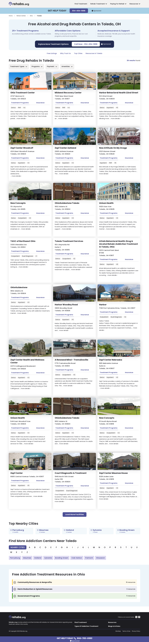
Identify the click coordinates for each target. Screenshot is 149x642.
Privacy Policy (136, 631)
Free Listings (52, 53)
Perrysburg (15, 558)
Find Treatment (81, 4)
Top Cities (78, 53)
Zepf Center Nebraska (110, 359)
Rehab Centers (21, 16)
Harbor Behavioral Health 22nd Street (118, 92)
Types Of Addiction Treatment (86, 626)
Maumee (27, 558)
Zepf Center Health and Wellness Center (27, 361)
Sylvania (48, 558)
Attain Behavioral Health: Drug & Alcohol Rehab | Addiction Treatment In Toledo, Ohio (118, 244)
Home (10, 16)
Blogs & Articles (114, 626)
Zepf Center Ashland (65, 147)
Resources (134, 4)
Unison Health (106, 203)
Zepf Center (16, 473)
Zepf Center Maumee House (113, 473)
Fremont (89, 558)
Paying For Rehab (117, 4)
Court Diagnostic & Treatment (70, 473)
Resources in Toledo (94, 53)
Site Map (118, 631)
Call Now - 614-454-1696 (85, 44)
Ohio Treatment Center (22, 92)
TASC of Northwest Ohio (22, 241)
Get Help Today (74, 638)
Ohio (31, 16)
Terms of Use (126, 631)
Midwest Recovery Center (68, 92)
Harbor (103, 304)
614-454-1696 (78, 10)
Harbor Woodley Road (66, 304)
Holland (37, 558)
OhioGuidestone (18, 287)
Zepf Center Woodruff (21, 147)
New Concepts (18, 203)
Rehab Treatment (97, 4)
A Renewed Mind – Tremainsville (71, 359)
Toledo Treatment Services (69, 241)
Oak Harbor (76, 558)
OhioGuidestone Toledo (67, 203)
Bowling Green (61, 558)
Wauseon (100, 558)
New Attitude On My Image (113, 147)
